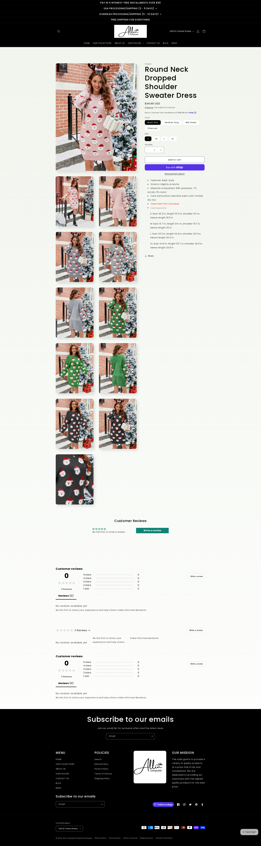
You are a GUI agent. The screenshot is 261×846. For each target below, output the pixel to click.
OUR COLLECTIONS (65, 764)
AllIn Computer (69, 838)
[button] (59, 31)
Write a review (196, 576)
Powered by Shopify (84, 838)
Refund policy (100, 838)
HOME (58, 759)
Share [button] (151, 256)
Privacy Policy (101, 768)
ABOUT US (61, 768)
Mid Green (191, 122)
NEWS (58, 788)
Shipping (149, 107)
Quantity (149, 144)
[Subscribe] (152, 736)
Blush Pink (152, 122)
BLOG (58, 783)
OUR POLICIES (62, 773)
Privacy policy (115, 838)
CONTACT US (62, 778)
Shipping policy (146, 838)
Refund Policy (101, 764)
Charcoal (152, 128)
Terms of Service (103, 773)
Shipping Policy (102, 778)
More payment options (175, 174)
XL (173, 138)
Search (98, 759)
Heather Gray (172, 122)
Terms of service (130, 838)
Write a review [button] (152, 530)
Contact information (164, 838)
